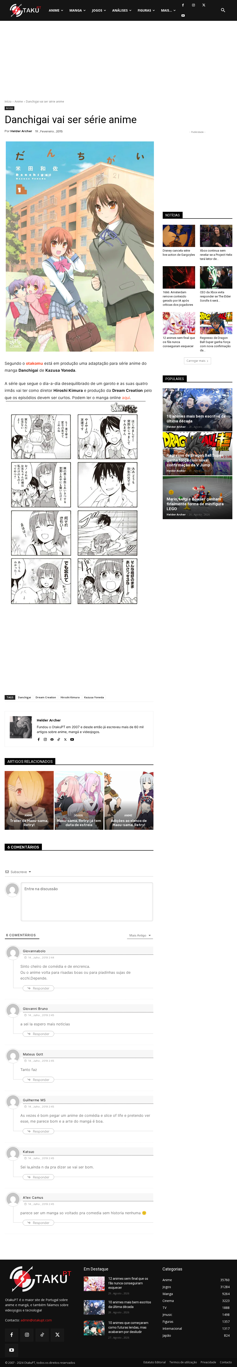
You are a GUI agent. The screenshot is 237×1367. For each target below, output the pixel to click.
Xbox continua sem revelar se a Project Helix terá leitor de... (216, 255)
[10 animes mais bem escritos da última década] (197, 409)
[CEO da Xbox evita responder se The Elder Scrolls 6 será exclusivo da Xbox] (216, 277)
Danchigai (24, 697)
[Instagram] (193, 5)
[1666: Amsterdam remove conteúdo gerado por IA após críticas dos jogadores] (179, 277)
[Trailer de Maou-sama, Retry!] (29, 800)
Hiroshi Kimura (70, 697)
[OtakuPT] (25, 10)
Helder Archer (21, 131)
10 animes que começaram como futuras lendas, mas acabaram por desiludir (128, 1327)
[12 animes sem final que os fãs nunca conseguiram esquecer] (179, 323)
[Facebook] (183, 5)
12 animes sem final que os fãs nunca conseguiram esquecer (179, 342)
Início (8, 101)
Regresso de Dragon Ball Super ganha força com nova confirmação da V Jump (195, 460)
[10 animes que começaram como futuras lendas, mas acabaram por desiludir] (94, 1328)
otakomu (34, 363)
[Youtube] (183, 16)
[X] (204, 5)
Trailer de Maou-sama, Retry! (29, 823)
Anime (19, 101)
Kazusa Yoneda (94, 697)
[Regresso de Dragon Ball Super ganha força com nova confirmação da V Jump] (216, 323)
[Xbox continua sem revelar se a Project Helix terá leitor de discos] (216, 236)
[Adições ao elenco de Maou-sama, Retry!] (128, 800)
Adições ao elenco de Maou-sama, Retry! (129, 823)
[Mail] (52, 738)
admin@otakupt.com (36, 1320)
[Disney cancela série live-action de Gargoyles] (179, 236)
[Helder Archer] (21, 729)
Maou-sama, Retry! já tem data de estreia (79, 823)
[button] (223, 10)
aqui (126, 397)
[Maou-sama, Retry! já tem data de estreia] (79, 800)
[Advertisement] (118, 61)
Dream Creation (46, 697)
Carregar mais (196, 361)
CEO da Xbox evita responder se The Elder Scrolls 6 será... (215, 296)
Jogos (78, 815)
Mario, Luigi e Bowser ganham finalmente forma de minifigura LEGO (195, 504)
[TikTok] (58, 738)
